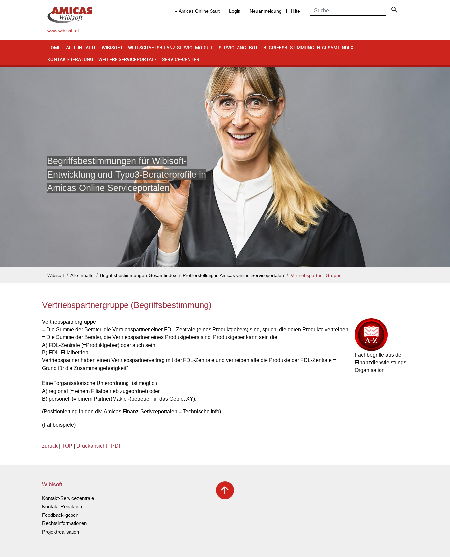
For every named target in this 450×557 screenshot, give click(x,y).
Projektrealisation (60, 532)
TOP (67, 446)
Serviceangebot (238, 47)
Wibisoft (112, 47)
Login (234, 11)
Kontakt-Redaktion (62, 506)
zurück (50, 446)
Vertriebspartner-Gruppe (316, 275)
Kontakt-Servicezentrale (68, 498)
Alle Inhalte (81, 47)
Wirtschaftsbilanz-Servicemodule (170, 47)
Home (54, 47)
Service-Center (180, 59)
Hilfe (295, 11)
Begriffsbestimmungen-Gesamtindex (308, 47)
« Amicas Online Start (197, 11)
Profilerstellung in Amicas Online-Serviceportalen (233, 275)
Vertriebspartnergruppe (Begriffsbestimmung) (126, 305)
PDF (116, 446)
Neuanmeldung (266, 11)
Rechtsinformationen (64, 523)
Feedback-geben (60, 515)
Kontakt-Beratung (70, 59)
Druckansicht (91, 446)
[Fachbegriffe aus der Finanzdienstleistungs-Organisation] (381, 334)
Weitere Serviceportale (127, 59)
